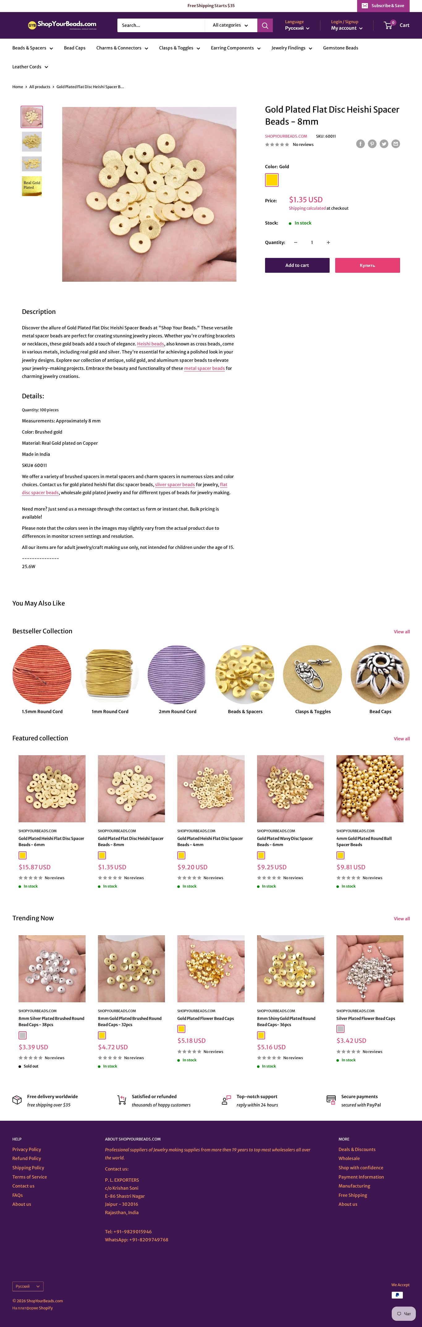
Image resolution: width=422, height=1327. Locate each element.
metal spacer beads (204, 368)
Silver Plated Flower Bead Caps (365, 1018)
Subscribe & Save (388, 5)
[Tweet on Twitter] (384, 143)
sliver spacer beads (175, 484)
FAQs (17, 1195)
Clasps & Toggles (176, 48)
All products (39, 86)
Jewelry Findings (289, 48)
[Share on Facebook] (360, 143)
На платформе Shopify (32, 1308)
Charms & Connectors (118, 48)
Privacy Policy (26, 1149)
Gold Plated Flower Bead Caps (205, 1018)
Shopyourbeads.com (286, 136)
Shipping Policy (28, 1168)
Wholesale (349, 1158)
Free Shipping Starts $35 (211, 5)
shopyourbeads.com (196, 831)
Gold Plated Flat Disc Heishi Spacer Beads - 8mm (131, 841)
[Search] (265, 25)
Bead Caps (75, 48)
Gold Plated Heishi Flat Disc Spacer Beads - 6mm (51, 841)
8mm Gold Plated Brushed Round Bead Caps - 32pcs (130, 1021)
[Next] (409, 674)
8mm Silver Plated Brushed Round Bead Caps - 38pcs (51, 1021)
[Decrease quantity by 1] (295, 242)
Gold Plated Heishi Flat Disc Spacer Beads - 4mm (210, 841)
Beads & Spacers (29, 48)
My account (344, 28)
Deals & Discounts (357, 1149)
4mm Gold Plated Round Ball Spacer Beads (364, 841)
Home (17, 86)
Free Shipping (353, 1195)
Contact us (23, 1186)
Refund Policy (26, 1158)
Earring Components (232, 48)
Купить (367, 265)
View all (402, 632)
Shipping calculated (307, 208)
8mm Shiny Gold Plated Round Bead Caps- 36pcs (286, 1021)
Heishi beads (150, 344)
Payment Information (361, 1177)
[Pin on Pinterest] (372, 143)
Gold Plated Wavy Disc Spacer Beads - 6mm (285, 841)
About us (21, 1204)
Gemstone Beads (340, 48)
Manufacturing (354, 1186)
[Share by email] (395, 143)
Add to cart (297, 265)
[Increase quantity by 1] (328, 242)
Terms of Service (29, 1177)
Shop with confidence (361, 1168)
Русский (23, 1286)
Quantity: (275, 242)
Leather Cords (26, 67)
